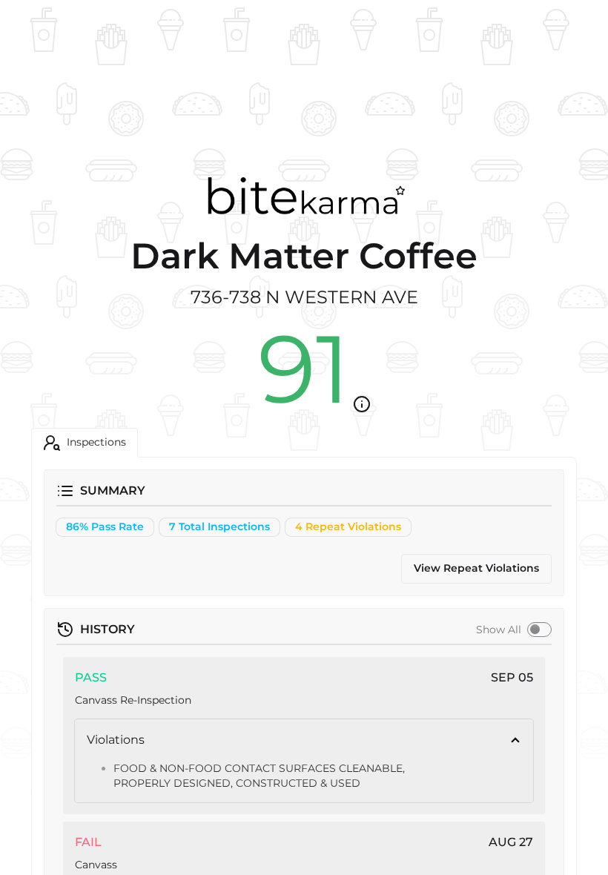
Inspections (96, 442)
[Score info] (362, 404)
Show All (498, 629)
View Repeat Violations (476, 568)
